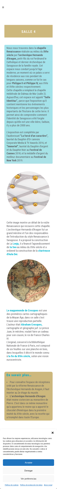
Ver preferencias (28, 478)
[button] (52, 432)
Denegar (28, 470)
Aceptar (28, 462)
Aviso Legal (48, 485)
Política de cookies (12, 485)
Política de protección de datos (31, 485)
